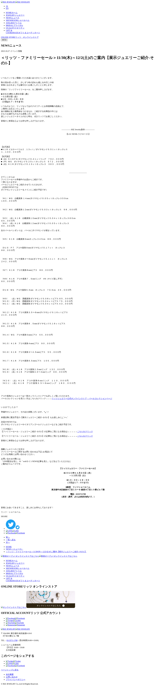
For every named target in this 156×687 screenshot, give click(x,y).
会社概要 (10, 674)
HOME (9, 547)
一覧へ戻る (11, 540)
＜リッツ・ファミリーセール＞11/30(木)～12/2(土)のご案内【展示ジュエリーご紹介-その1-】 (46, 552)
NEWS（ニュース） (14, 549)
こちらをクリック (85, 431)
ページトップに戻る (10, 670)
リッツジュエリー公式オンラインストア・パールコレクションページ (82, 398)
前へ (8, 537)
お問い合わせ (12, 677)
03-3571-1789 (12, 640)
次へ (8, 542)
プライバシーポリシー (15, 679)
